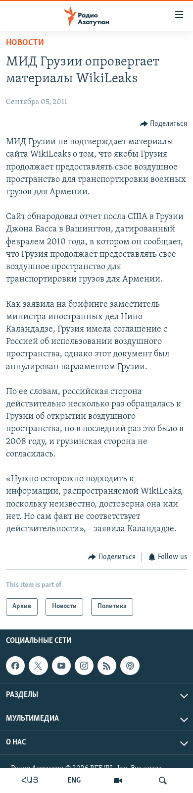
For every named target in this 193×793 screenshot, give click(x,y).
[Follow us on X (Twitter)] (38, 665)
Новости (25, 43)
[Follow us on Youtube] (61, 665)
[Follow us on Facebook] (15, 665)
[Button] (164, 123)
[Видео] (118, 780)
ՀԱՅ (30, 781)
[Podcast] (129, 665)
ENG (74, 781)
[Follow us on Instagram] (84, 665)
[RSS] (106, 665)
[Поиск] (163, 780)
